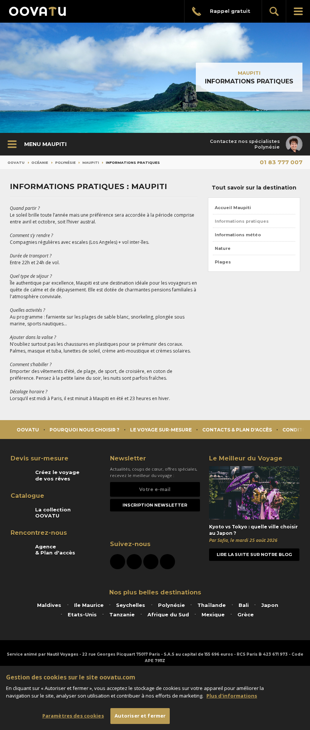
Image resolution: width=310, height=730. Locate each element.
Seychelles (130, 605)
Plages (223, 262)
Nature (223, 248)
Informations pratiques (242, 221)
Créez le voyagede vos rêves (57, 475)
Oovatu (16, 162)
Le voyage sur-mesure (161, 430)
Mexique (213, 614)
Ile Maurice (89, 605)
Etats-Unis (82, 614)
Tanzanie (122, 614)
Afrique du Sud (168, 614)
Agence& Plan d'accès (55, 550)
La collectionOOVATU (53, 513)
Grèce (245, 614)
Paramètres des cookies (73, 715)
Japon (269, 605)
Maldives (49, 605)
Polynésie (65, 162)
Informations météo (238, 234)
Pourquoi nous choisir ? (84, 430)
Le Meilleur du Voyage (245, 458)
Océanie (39, 162)
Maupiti (249, 73)
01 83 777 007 (281, 162)
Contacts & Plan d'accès (237, 430)
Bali (244, 605)
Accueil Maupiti (233, 207)
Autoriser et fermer (140, 715)
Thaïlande (211, 605)
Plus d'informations (231, 695)
